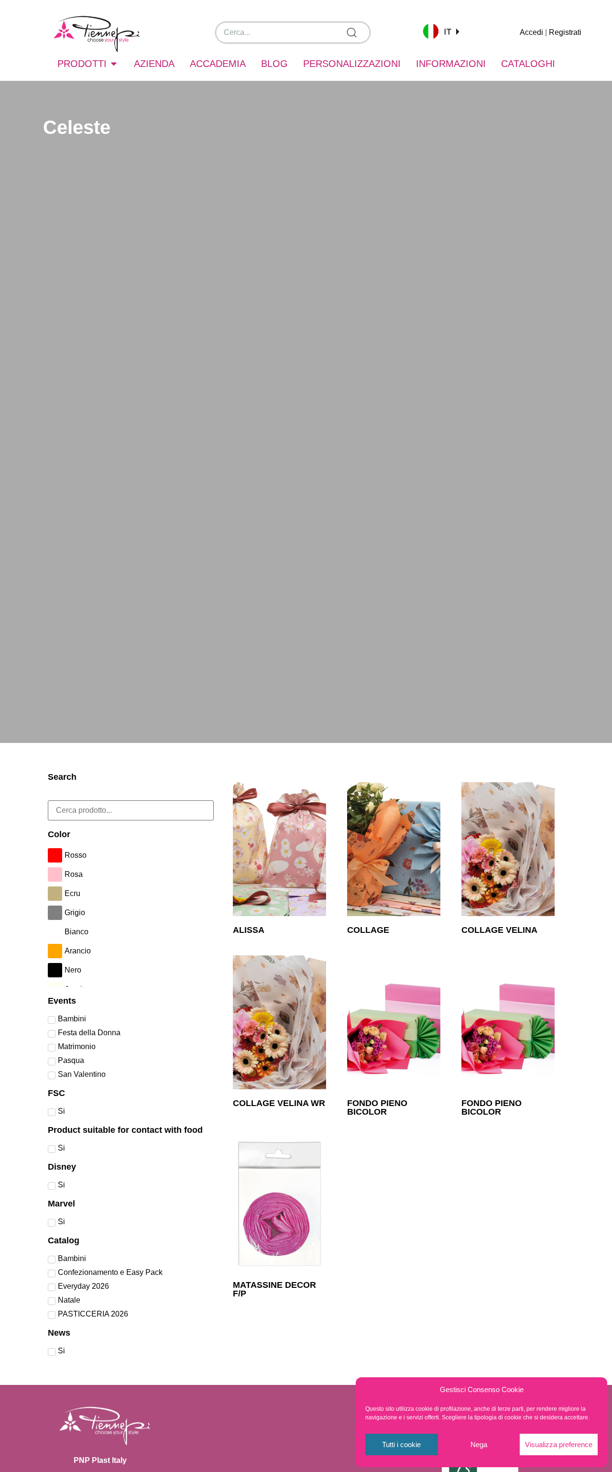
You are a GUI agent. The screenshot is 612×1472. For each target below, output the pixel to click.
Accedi (531, 32)
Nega (478, 1444)
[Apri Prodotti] (114, 63)
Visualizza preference (558, 1444)
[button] (441, 31)
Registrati (565, 32)
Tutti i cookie (401, 1444)
